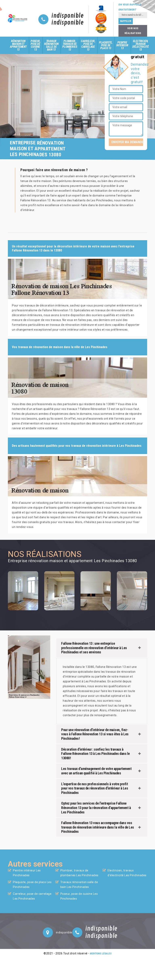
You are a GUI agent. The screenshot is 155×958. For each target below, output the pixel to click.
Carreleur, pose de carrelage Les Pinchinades (32, 896)
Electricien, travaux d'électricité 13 (140, 45)
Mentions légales (100, 953)
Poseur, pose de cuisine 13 (35, 45)
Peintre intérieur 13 (122, 45)
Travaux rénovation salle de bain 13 (51, 45)
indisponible (67, 15)
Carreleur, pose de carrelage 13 (88, 45)
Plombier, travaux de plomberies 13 (69, 45)
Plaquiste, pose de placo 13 (105, 45)
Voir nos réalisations (133, 31)
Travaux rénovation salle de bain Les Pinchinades (79, 884)
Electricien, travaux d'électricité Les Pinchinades (127, 873)
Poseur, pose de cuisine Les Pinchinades (79, 896)
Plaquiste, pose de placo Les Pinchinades (32, 884)
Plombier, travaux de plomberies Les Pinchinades (79, 873)
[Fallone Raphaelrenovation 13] (18, 18)
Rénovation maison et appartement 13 (18, 45)
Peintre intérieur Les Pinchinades (27, 873)
